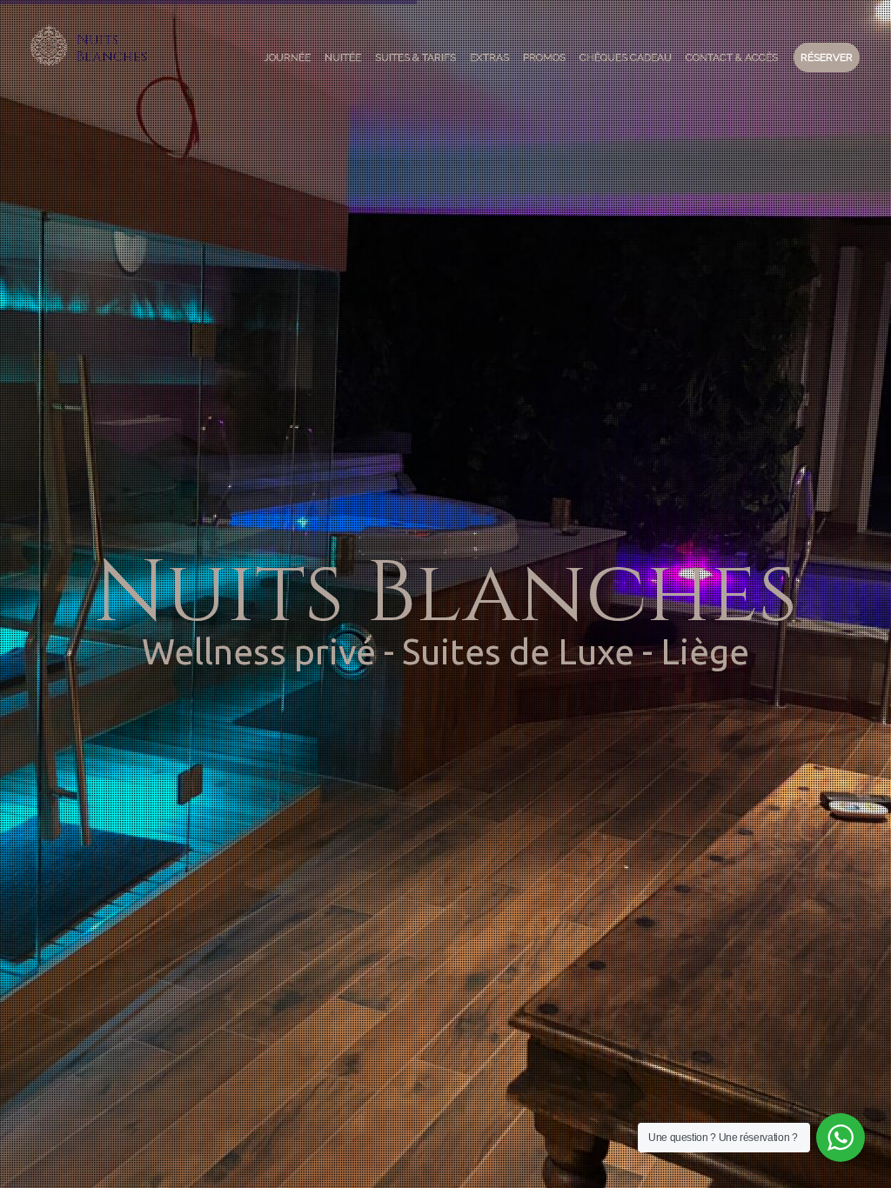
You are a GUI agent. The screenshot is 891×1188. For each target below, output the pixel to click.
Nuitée (343, 57)
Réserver (827, 57)
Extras (489, 57)
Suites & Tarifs (415, 57)
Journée (287, 57)
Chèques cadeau (625, 57)
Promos (544, 57)
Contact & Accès (732, 57)
